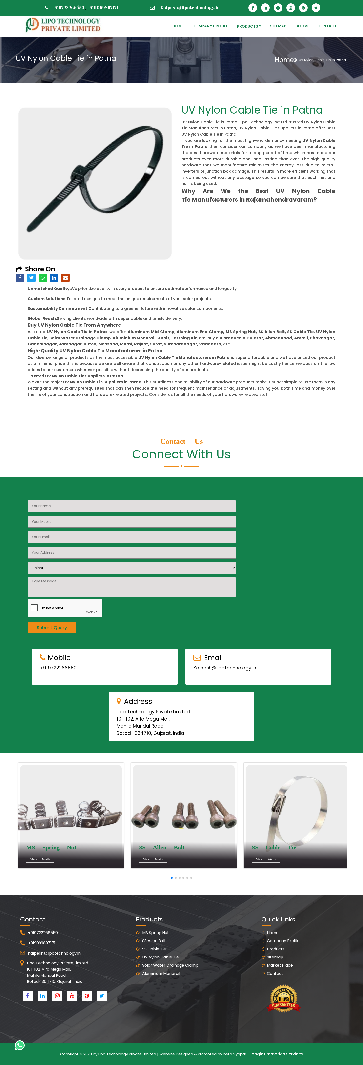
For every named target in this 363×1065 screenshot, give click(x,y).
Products (275, 949)
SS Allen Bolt (153, 941)
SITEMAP (278, 26)
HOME (177, 26)
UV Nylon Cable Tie (160, 957)
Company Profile (210, 26)
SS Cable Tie (153, 949)
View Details (40, 859)
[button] (172, 878)
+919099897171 (102, 7)
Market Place (280, 965)
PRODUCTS (247, 26)
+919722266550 (68, 7)
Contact (275, 973)
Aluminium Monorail (160, 973)
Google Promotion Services (275, 1054)
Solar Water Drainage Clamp (169, 965)
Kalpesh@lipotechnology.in (190, 7)
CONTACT (327, 26)
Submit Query (52, 627)
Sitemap (275, 957)
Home (284, 59)
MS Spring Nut (155, 933)
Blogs (301, 26)
